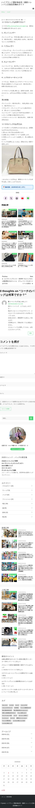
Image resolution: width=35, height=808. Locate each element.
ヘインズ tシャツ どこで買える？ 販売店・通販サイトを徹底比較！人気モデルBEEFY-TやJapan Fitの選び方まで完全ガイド (25, 545)
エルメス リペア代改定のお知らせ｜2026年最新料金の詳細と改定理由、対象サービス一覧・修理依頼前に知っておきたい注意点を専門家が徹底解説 (9, 223)
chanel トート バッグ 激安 (10, 461)
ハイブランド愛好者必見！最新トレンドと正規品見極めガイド (16, 3)
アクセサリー (13, 209)
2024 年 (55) (5, 743)
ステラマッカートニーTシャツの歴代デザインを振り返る (17, 674)
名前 (2, 377)
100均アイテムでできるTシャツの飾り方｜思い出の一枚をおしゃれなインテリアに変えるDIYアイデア (25, 534)
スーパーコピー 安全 (7, 715)
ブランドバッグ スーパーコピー (17, 26)
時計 (5, 503)
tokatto (4, 19)
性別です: (23, 445)
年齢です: (15, 445)
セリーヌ (12, 718)
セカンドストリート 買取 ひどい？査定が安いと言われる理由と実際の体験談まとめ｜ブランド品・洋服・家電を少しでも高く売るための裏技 (9, 246)
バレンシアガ (24, 705)
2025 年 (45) (5, 739)
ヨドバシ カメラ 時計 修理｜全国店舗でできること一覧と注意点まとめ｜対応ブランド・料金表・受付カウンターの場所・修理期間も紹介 (25, 608)
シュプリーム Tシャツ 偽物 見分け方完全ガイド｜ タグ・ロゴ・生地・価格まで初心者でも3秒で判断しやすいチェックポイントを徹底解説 (25, 568)
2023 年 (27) (5, 747)
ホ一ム (3, 796)
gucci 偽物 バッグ (7, 465)
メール (3, 385)
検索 (31, 418)
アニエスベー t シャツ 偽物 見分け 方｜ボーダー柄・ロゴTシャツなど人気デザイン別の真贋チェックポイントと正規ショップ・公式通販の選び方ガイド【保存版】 (25, 644)
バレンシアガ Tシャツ (7, 707)
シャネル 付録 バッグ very (19, 720)
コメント (3, 352)
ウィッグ (6, 490)
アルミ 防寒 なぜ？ (22, 712)
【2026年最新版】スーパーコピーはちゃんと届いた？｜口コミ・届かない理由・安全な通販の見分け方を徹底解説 (25, 223)
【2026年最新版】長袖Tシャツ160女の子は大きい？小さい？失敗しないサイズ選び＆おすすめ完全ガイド (25, 556)
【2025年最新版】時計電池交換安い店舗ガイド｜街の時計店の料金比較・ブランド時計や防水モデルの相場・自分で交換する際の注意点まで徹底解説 (25, 597)
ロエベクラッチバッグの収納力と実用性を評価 (9, 266)
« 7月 (3, 790)
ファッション (7, 499)
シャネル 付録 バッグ (7, 723)
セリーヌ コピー (7, 468)
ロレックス (4, 705)
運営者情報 (9, 796)
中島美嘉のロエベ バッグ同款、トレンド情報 (25, 266)
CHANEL (16, 707)
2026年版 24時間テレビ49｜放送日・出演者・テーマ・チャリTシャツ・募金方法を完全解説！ (25, 578)
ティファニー (5, 718)
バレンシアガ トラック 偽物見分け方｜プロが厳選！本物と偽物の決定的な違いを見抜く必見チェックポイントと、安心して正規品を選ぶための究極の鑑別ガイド (25, 621)
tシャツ (17, 705)
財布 (5, 512)
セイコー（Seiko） (23, 715)
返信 (30, 333)
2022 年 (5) (5, 752)
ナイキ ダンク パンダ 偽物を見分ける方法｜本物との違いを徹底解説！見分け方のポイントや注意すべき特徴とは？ (25, 632)
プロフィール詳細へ (17, 449)
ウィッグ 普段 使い (6, 720)
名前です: (5, 445)
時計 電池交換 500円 (7, 710)
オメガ (15, 715)
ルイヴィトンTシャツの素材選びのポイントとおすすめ (17, 682)
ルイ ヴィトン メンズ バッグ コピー (12, 463)
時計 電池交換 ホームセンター (21, 710)
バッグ (24, 19)
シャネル (11, 705)
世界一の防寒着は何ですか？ (9, 712)
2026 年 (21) (5, 734)
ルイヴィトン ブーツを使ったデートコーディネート (17, 689)
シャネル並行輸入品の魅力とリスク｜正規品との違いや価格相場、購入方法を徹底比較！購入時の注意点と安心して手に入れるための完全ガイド (25, 246)
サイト (2, 393)
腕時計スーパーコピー (22, 718)
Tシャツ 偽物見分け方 (26, 707)
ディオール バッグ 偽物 (9, 470)
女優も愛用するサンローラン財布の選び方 (15, 659)
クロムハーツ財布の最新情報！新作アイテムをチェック (17, 666)
